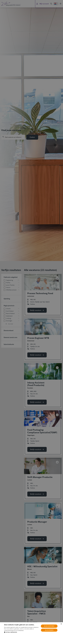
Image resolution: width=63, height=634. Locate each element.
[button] (21, 632)
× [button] (61, 624)
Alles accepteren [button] (49, 626)
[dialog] (31, 628)
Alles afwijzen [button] (49, 630)
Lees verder (26, 630)
